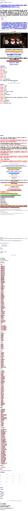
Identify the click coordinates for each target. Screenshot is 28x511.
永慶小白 (1, 239)
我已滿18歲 (2, 509)
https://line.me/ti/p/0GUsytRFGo (14, 188)
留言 (6, 243)
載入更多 (1, 248)
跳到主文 (1, 8)
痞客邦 (5, 243)
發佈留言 (1, 252)
